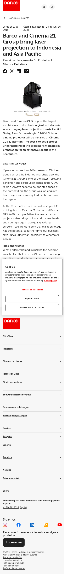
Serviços (7, 428)
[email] (26, 71)
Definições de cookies (32, 290)
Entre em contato (11, 478)
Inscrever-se (14, 542)
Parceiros (7, 457)
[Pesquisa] (52, 7)
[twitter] (12, 71)
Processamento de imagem (16, 407)
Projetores (8, 349)
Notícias (7, 470)
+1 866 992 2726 (15, 507)
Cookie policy (50, 281)
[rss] (46, 525)
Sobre (6, 491)
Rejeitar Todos (32, 298)
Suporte (7, 445)
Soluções (7, 436)
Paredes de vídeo (11, 374)
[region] (32, 287)
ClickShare (8, 336)
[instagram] (5, 525)
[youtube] (60, 525)
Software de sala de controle (17, 395)
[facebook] (5, 71)
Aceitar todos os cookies (32, 307)
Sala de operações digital (15, 415)
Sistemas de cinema (12, 361)
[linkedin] (19, 71)
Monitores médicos (12, 382)
